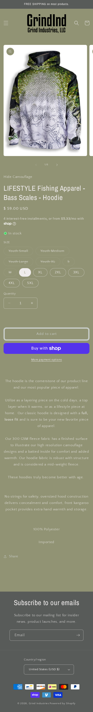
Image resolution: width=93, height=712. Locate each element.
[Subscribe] (78, 635)
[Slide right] (57, 165)
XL (40, 272)
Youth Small (21, 252)
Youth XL (50, 263)
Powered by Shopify (63, 703)
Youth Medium (55, 252)
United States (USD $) (44, 669)
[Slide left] (36, 165)
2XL (58, 272)
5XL (30, 283)
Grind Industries (39, 703)
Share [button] (13, 556)
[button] (6, 23)
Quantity (10, 293)
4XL (12, 283)
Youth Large (21, 263)
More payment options (46, 359)
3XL (76, 272)
